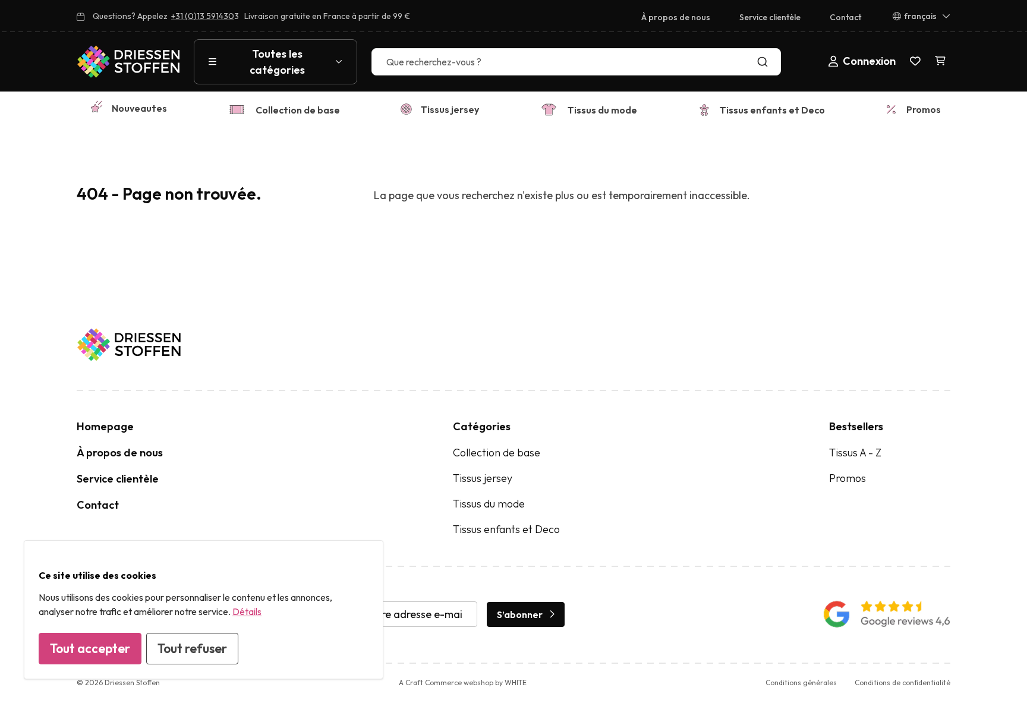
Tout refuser (192, 648)
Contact (845, 17)
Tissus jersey (450, 109)
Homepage (105, 426)
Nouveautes (139, 108)
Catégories (482, 426)
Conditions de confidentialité (902, 682)
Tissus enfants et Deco (772, 110)
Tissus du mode (602, 110)
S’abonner (520, 614)
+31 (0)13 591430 (202, 16)
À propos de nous (675, 17)
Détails (247, 611)
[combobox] (576, 61)
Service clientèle (770, 17)
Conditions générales (801, 682)
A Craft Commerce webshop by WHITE (463, 682)
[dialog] (203, 609)
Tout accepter (90, 648)
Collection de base (298, 110)
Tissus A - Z (855, 452)
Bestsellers (856, 426)
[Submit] (765, 62)
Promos (923, 109)
